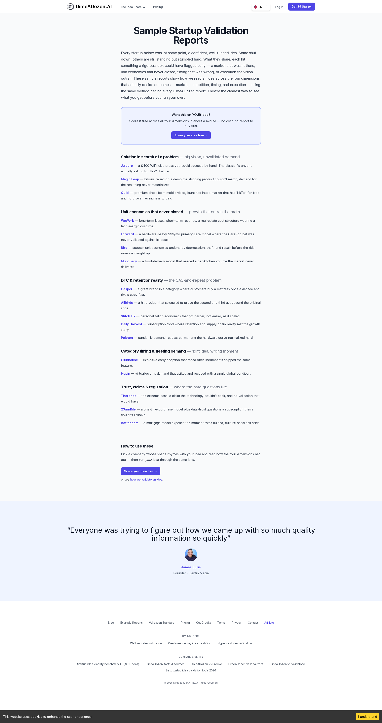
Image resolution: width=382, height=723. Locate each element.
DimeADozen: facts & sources (165, 664)
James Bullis (191, 567)
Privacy (237, 622)
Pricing (158, 7)
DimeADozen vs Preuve (206, 664)
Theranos (128, 396)
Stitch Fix (128, 316)
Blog (111, 622)
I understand (367, 717)
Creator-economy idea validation (189, 643)
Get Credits (203, 622)
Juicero (127, 166)
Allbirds (127, 303)
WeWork (127, 221)
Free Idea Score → (132, 7)
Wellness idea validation (146, 643)
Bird (124, 248)
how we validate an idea (146, 479)
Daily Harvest (131, 324)
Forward (127, 234)
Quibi (125, 193)
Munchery (129, 261)
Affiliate (269, 622)
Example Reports (131, 622)
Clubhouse (129, 360)
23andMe (128, 409)
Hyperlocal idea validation (235, 643)
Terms (221, 622)
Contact (253, 622)
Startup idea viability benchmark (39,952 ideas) (108, 664)
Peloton (127, 338)
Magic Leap (130, 179)
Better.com (129, 423)
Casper (127, 289)
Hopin (125, 373)
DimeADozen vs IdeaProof (245, 664)
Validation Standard (161, 622)
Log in (279, 7)
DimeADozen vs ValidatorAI (287, 664)
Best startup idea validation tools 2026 (191, 670)
